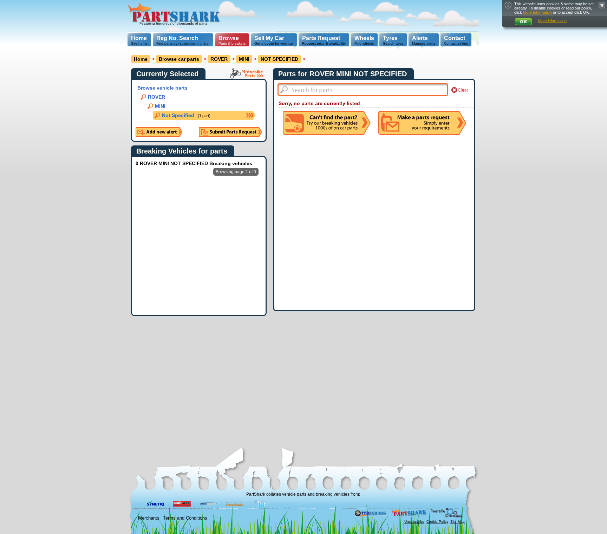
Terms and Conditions (185, 518)
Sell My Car (269, 38)
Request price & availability (324, 40)
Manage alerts (423, 40)
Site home (139, 40)
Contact (454, 38)
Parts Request (321, 38)
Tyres (390, 38)
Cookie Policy (437, 521)
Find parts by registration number (183, 40)
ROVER (219, 59)
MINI (244, 59)
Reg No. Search (177, 38)
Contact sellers (456, 40)
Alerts (420, 38)
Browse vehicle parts (162, 88)
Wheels (364, 38)
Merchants (148, 518)
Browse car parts (179, 59)
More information (552, 21)
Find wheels (364, 40)
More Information (537, 12)
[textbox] (363, 89)
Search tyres (393, 40)
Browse (228, 38)
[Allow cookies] (523, 21)
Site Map (457, 521)
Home (139, 38)
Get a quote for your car (273, 40)
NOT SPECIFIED (279, 59)
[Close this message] (602, 5)
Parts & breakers (232, 40)
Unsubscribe (414, 521)
